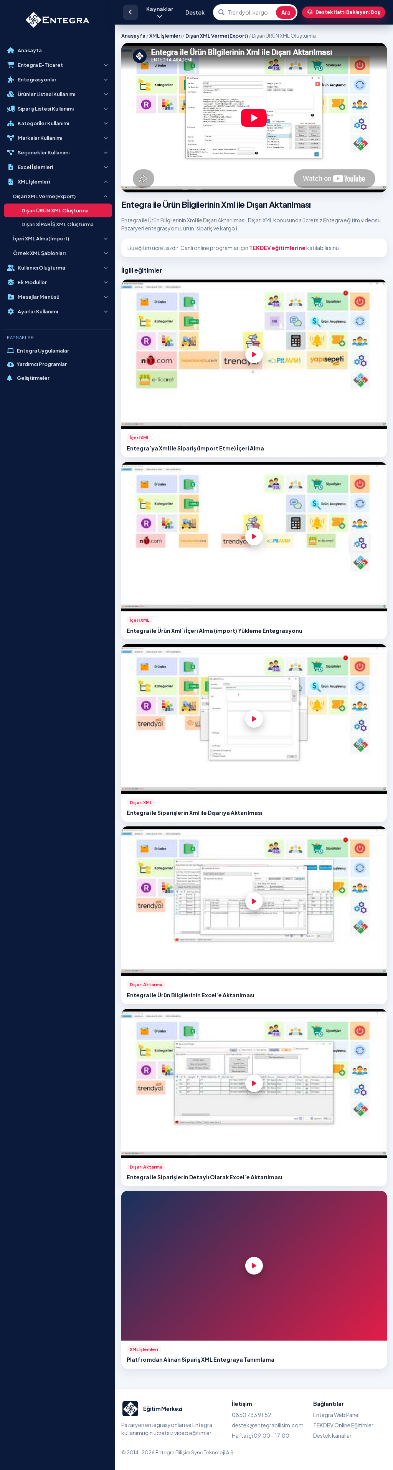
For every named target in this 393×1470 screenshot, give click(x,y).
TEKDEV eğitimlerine (277, 247)
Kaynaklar (159, 8)
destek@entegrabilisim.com (268, 1425)
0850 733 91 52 (251, 1414)
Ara (286, 12)
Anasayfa (133, 36)
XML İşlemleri (165, 36)
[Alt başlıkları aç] (105, 65)
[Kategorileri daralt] (130, 12)
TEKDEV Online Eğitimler (343, 1425)
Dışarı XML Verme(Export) (216, 36)
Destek (195, 12)
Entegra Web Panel (336, 1414)
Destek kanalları (333, 1435)
